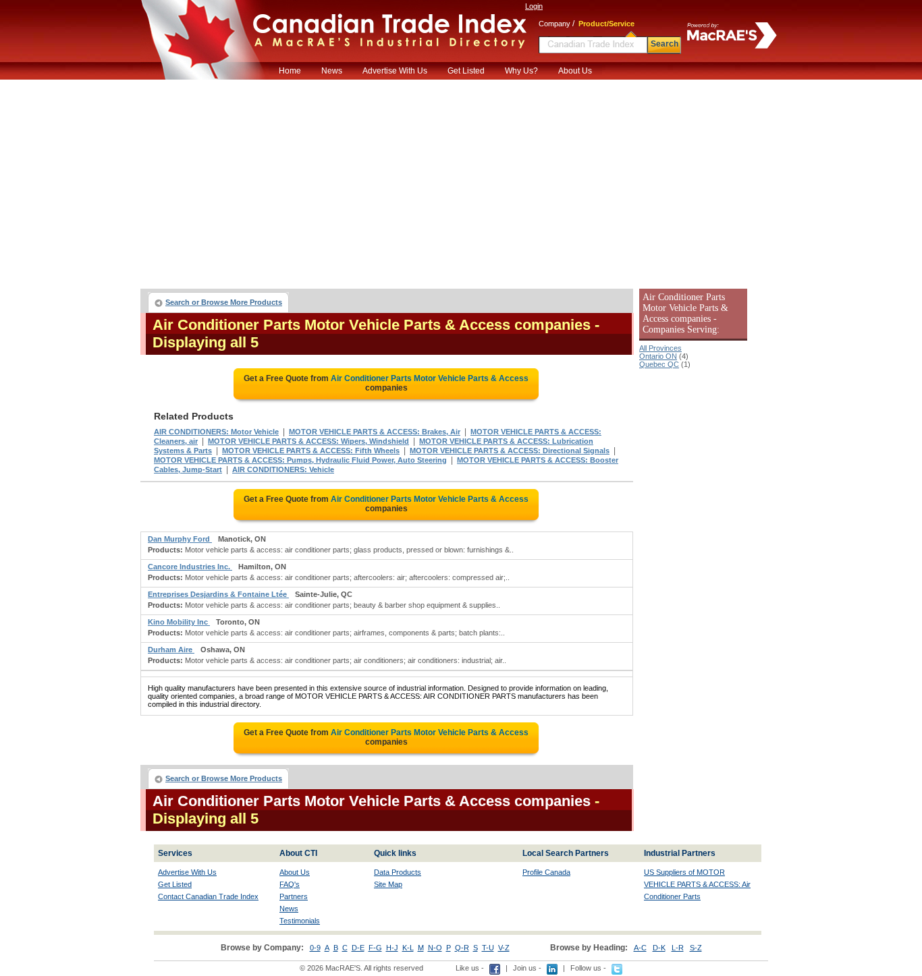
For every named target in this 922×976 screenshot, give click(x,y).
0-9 (315, 948)
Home (290, 71)
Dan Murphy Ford (180, 539)
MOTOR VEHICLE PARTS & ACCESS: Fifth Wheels (311, 451)
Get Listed (466, 71)
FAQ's (289, 884)
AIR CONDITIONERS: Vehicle (283, 469)
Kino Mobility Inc (179, 622)
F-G (375, 948)
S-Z (696, 948)
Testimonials (299, 921)
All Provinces (660, 348)
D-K (659, 948)
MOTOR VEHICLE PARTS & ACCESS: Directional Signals (509, 451)
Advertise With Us (394, 71)
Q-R (462, 948)
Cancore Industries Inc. (190, 567)
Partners (293, 896)
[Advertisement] (461, 180)
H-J (392, 948)
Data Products (397, 872)
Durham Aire (171, 649)
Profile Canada (546, 872)
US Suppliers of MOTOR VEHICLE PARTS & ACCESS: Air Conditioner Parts (697, 884)
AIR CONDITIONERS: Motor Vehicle (216, 432)
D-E (358, 948)
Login (534, 6)
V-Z (504, 948)
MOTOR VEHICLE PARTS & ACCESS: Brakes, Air (374, 432)
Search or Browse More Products (223, 302)
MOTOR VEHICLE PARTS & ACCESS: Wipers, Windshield (308, 441)
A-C (640, 948)
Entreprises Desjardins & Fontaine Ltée (218, 594)
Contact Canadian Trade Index (208, 896)
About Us (575, 71)
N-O (435, 948)
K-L (408, 948)
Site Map (388, 884)
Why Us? (521, 71)
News (331, 71)
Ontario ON (658, 356)
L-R (678, 948)
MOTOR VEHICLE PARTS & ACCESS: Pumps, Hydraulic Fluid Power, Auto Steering (300, 460)
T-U (488, 948)
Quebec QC (659, 364)
